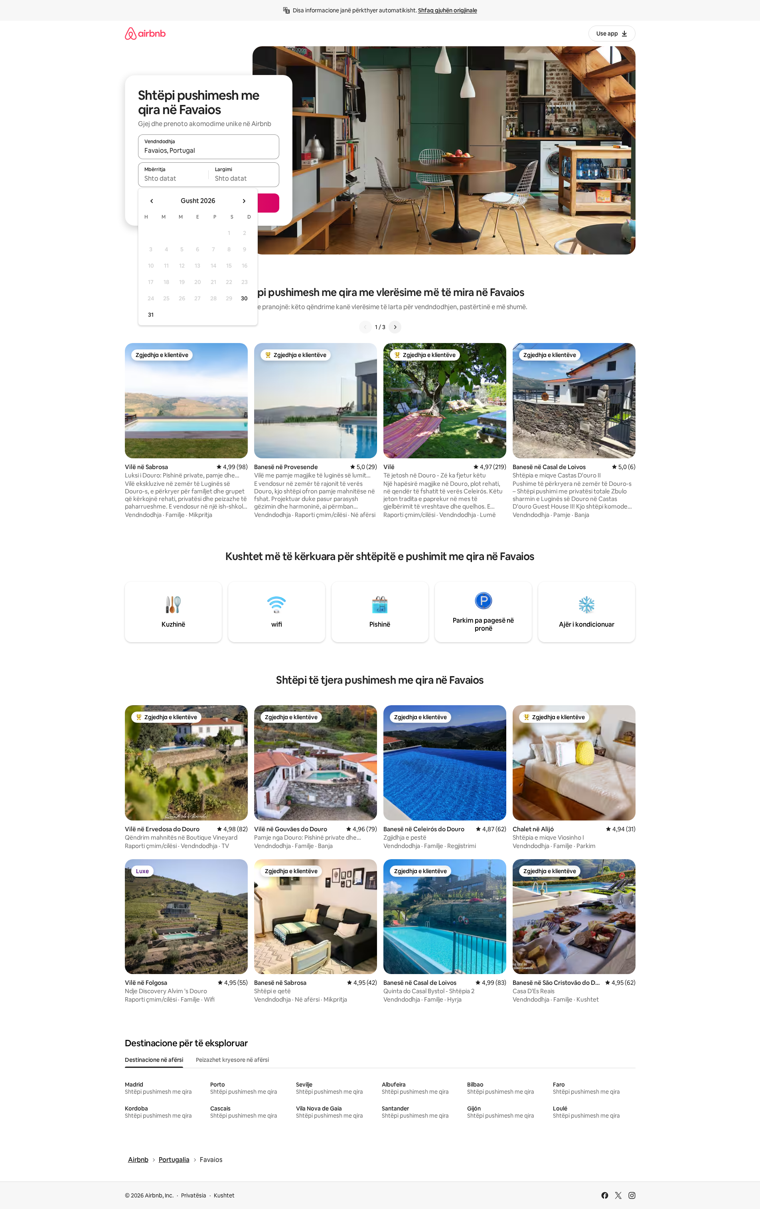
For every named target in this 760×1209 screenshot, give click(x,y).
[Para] (395, 327)
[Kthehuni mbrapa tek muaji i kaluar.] (152, 201)
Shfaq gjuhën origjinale (447, 10)
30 (244, 298)
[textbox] (173, 178)
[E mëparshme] (365, 327)
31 (151, 314)
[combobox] (208, 150)
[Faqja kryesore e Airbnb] (145, 33)
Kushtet (224, 1195)
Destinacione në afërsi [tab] (154, 1059)
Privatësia (193, 1195)
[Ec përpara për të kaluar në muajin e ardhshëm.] (243, 201)
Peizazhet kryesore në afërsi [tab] (232, 1059)
